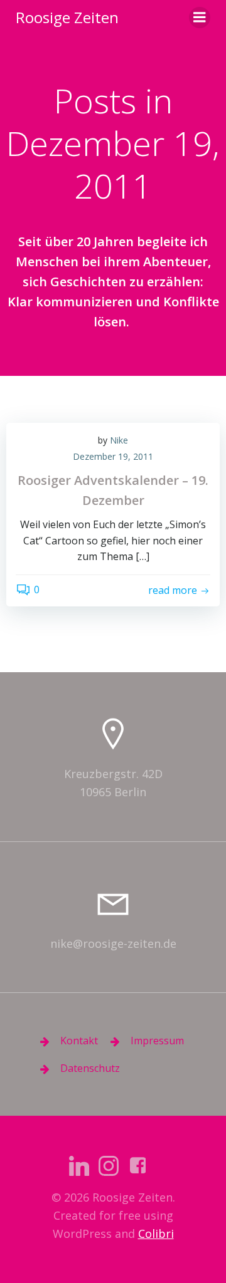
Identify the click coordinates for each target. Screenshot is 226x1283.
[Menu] (199, 17)
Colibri (156, 1233)
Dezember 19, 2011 (113, 456)
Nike (119, 440)
